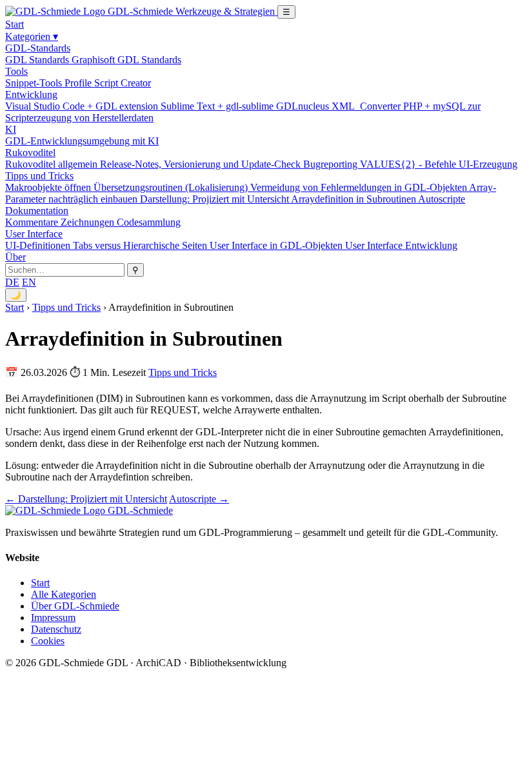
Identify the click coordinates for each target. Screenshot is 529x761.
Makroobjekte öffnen (49, 187)
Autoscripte (441, 198)
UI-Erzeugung (488, 164)
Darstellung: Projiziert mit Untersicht (215, 198)
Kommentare (33, 222)
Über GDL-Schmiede (75, 605)
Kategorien (31, 36)
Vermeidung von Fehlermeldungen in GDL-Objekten (359, 187)
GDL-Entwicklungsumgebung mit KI (82, 140)
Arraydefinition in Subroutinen (354, 198)
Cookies (48, 640)
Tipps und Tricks (39, 175)
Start (14, 24)
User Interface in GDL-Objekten (277, 245)
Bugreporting (331, 164)
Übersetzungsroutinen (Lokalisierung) (172, 187)
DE (12, 282)
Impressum (53, 617)
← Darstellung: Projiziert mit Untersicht (86, 498)
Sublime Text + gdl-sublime (218, 106)
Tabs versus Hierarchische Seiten (141, 245)
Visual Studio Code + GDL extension (83, 106)
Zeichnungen (89, 222)
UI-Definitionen (39, 245)
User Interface (34, 233)
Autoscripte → (199, 498)
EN (29, 282)
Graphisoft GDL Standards (126, 59)
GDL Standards (38, 59)
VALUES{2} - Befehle (409, 164)
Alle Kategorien (63, 594)
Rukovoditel (30, 152)
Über (15, 257)
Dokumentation (36, 210)
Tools (16, 71)
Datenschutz (56, 629)
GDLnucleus (304, 106)
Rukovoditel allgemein (52, 164)
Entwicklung (31, 94)
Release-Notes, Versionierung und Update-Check (201, 164)
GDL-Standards (37, 48)
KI (10, 129)
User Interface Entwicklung (401, 245)
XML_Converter (367, 106)
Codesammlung (149, 222)
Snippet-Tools (35, 82)
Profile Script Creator (108, 82)
